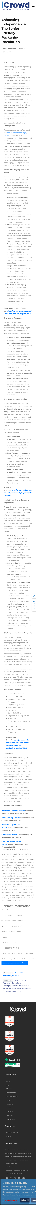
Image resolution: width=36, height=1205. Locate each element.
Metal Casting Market (11, 818)
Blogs (7, 1085)
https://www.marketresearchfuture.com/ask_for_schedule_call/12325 (18, 493)
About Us (9, 1108)
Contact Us (9, 1111)
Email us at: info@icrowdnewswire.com (17, 1170)
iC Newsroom (10, 1089)
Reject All (25, 1200)
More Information (11, 1200)
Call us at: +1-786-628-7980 (14, 1173)
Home (8, 1081)
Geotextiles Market (9, 835)
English (15, 976)
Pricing (8, 1100)
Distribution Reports (12, 1096)
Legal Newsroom (11, 1092)
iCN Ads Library (10, 1119)
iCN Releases (10, 1115)
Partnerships (10, 1104)
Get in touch (9, 1167)
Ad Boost (8, 1136)
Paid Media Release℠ (12, 1132)
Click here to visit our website (14, 963)
